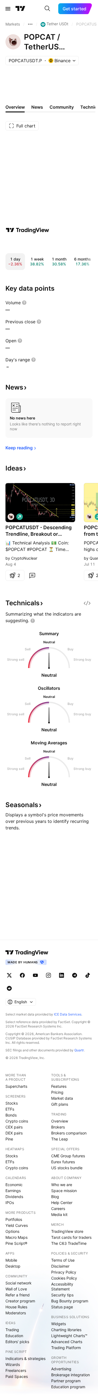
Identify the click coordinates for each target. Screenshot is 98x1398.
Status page (62, 1307)
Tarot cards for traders (71, 1237)
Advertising (61, 1368)
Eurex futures (63, 1161)
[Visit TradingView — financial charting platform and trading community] (27, 230)
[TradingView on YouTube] (35, 975)
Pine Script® (16, 1243)
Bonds (11, 1115)
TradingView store (67, 1231)
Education (14, 1335)
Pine (9, 1139)
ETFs (9, 1109)
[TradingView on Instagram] (48, 975)
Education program (68, 1386)
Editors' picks (17, 1341)
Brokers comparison (69, 1133)
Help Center (61, 1202)
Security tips (62, 1295)
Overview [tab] (15, 107)
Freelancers (15, 1370)
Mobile (11, 1260)
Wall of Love (16, 1289)
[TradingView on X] (9, 975)
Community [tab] (62, 107)
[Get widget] (87, 603)
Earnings (13, 1190)
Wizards (12, 1364)
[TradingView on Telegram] (74, 975)
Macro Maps (16, 1237)
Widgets (58, 1323)
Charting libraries (66, 1329)
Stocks (11, 1103)
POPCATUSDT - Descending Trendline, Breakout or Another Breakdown (38, 531)
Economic (14, 1184)
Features (58, 1086)
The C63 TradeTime (69, 1243)
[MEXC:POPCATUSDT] (11, 516)
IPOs (9, 1202)
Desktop (12, 1266)
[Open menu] (7, 8)
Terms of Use (63, 1260)
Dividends (14, 1196)
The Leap (59, 1139)
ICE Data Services (67, 1014)
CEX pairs (14, 1127)
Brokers (58, 1127)
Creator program (20, 1301)
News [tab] (37, 107)
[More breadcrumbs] (30, 24)
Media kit (59, 1214)
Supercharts (16, 1086)
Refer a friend (17, 1295)
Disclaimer (60, 1266)
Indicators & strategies (25, 1358)
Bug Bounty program (69, 1301)
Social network (18, 1283)
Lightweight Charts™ (69, 1335)
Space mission (64, 1190)
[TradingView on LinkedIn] (61, 975)
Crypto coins (16, 1121)
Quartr (79, 1050)
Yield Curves (16, 1225)
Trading (12, 1329)
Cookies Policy (64, 1278)
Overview (59, 1121)
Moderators (15, 1313)
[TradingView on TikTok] (87, 975)
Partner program (66, 1380)
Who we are (61, 1184)
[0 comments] (32, 575)
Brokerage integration (70, 1374)
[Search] (47, 8)
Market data (62, 1098)
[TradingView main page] (20, 8)
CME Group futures (68, 1155)
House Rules (16, 1307)
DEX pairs (14, 1133)
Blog (55, 1196)
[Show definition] (24, 302)
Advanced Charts (66, 1341)
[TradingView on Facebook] (22, 975)
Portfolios (13, 1219)
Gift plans (59, 1104)
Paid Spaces (16, 1376)
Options (12, 1231)
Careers (58, 1208)
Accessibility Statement (62, 1286)
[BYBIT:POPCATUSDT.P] (89, 516)
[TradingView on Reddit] (9, 988)
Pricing (57, 1092)
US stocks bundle (66, 1167)
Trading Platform (66, 1347)
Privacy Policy (63, 1272)
